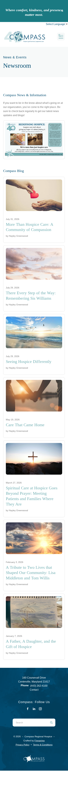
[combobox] (30, 722)
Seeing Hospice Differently (28, 361)
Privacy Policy (22, 744)
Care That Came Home (25, 425)
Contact (34, 689)
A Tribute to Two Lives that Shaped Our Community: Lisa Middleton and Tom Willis (31, 572)
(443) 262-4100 (38, 685)
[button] (62, 11)
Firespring (39, 740)
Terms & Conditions (43, 744)
